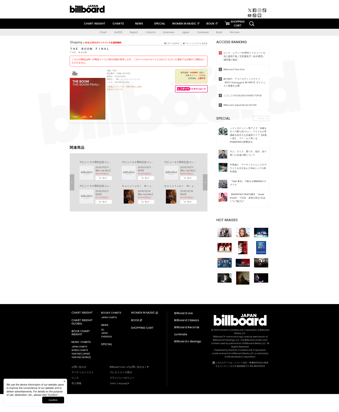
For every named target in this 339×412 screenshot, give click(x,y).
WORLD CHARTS (80, 350)
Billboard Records (186, 327)
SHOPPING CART (142, 328)
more (261, 118)
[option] (138, 182)
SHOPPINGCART (238, 24)
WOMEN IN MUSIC (184, 24)
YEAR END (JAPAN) (81, 353)
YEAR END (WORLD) (81, 357)
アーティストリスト (83, 372)
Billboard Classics (186, 320)
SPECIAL (159, 24)
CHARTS (118, 24)
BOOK (210, 24)
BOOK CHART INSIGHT (81, 333)
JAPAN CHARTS (79, 346)
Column (151, 32)
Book (219, 32)
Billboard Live (183, 313)
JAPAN (104, 333)
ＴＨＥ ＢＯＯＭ (78, 52)
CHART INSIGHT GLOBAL (82, 322)
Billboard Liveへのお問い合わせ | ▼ (129, 366)
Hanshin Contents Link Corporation (238, 329)
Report (134, 32)
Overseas (203, 32)
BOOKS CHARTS (111, 312)
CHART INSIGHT (94, 24)
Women (235, 32)
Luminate (180, 334)
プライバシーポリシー (122, 377)
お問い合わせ (79, 366)
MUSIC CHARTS (81, 342)
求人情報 (76, 383)
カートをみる (173, 43)
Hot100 (118, 32)
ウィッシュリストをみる (196, 43)
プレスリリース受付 (121, 372)
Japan (185, 32)
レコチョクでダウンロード (191, 88)
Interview (168, 32)
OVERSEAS (106, 336)
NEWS (139, 24)
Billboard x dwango (187, 341)
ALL (102, 329)
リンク (75, 377)
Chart (103, 32)
